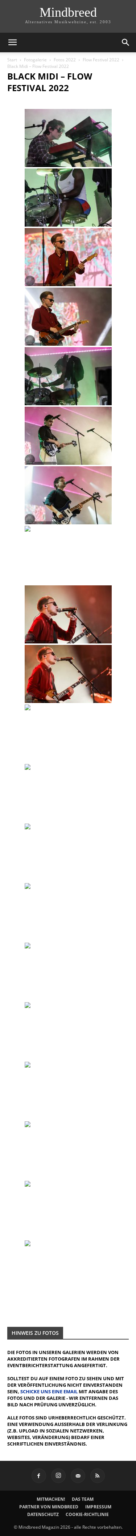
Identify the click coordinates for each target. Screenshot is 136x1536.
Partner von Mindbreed (48, 1507)
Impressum (98, 1507)
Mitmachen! (51, 1499)
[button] (12, 42)
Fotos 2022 (65, 60)
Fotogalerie (35, 60)
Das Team (83, 1499)
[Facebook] (39, 1475)
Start (12, 60)
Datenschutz (43, 1514)
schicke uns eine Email (49, 1391)
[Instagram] (58, 1475)
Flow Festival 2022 (101, 60)
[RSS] (97, 1475)
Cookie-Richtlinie (87, 1514)
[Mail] (78, 1475)
